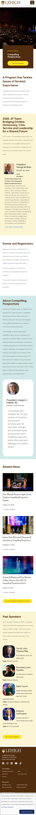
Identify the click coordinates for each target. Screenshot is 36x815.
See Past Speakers (18, 63)
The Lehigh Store (22, 774)
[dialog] (18, 804)
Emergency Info (6, 784)
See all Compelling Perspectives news (17, 601)
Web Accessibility (7, 787)
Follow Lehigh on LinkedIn (13, 764)
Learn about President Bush (14, 227)
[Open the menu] (32, 2)
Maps (19, 771)
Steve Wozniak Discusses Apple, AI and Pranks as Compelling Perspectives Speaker (17, 497)
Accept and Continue (27, 812)
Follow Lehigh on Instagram (9, 764)
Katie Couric (22, 686)
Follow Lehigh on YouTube (17, 764)
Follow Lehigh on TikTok (22, 764)
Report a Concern (21, 787)
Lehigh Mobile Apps (22, 784)
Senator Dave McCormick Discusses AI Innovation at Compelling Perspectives (17, 539)
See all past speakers (12, 737)
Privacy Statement (8, 807)
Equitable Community (8, 771)
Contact (4, 776)
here (25, 253)
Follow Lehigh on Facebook (4, 764)
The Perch (5, 774)
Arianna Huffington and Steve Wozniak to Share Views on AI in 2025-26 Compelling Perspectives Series (17, 580)
